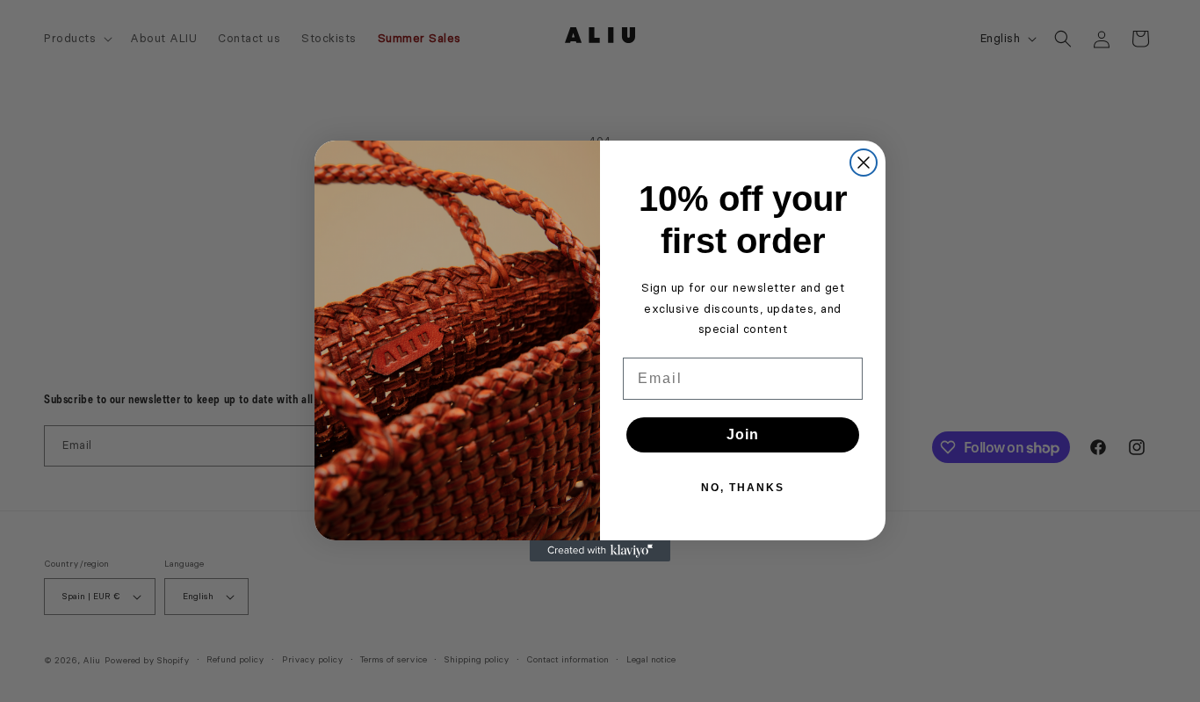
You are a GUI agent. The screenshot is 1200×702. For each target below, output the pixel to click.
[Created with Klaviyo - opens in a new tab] (600, 550)
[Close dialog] (863, 162)
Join (743, 434)
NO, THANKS (742, 487)
